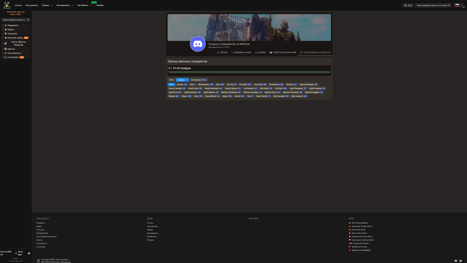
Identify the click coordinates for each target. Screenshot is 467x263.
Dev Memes (85, 4)
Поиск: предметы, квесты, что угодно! (432, 5)
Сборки (45, 5)
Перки (38, 226)
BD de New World (357, 230)
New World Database (358, 223)
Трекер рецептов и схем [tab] (284, 52)
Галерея (99, 5)
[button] (455, 260)
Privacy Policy (14, 261)
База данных (32, 5)
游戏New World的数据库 (360, 250)
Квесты (39, 240)
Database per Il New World (360, 237)
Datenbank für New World (360, 226)
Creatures (40, 230)
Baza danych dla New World (361, 240)
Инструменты (63, 5)
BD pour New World (358, 233)
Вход (410, 5)
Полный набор (42, 233)
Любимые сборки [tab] (242, 52)
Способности (41, 243)
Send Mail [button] (20, 253)
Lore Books (40, 247)
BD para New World (359, 243)
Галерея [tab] (262, 52)
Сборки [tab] (223, 52)
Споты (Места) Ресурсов (46, 237)
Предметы (40, 223)
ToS (21, 261)
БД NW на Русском (358, 247)
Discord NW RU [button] (5, 253)
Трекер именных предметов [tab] (317, 52)
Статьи (18, 5)
